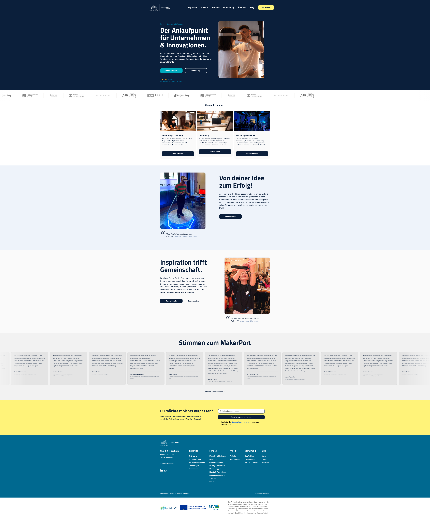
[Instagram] (165, 470)
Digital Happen (215, 469)
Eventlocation (250, 459)
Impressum (258, 493)
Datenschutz (265, 493)
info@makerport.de (167, 464)
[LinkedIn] (161, 470)
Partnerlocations (251, 462)
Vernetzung (193, 469)
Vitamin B (213, 482)
